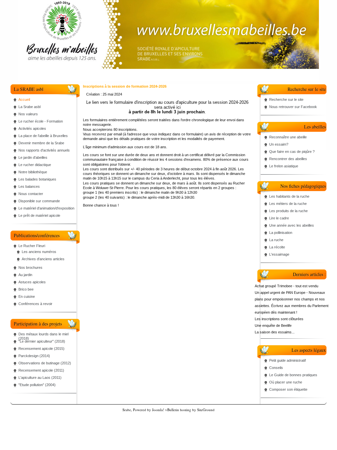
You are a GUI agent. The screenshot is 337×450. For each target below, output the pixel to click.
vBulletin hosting (178, 409)
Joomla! (158, 409)
